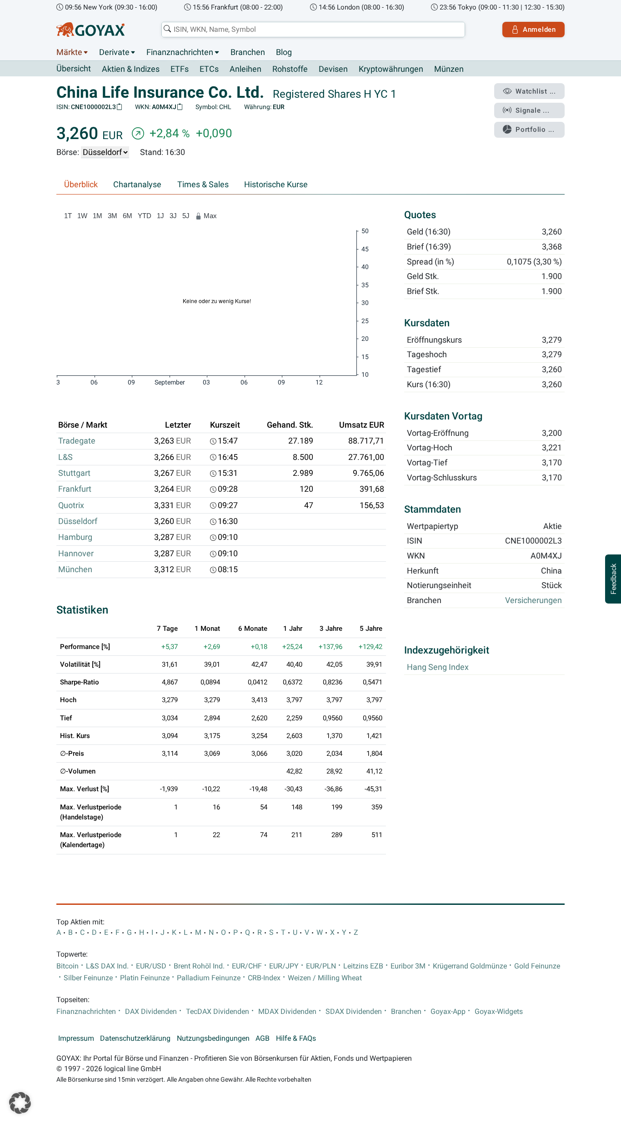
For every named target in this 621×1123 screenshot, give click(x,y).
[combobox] (313, 29)
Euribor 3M (408, 966)
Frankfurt (74, 489)
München (75, 569)
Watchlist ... (536, 91)
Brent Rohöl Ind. (199, 966)
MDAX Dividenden (287, 1012)
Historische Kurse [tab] (276, 184)
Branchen (247, 52)
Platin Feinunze (145, 978)
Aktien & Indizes (131, 69)
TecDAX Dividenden (217, 1012)
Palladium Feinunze (208, 978)
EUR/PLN (321, 966)
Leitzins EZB (363, 966)
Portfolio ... (535, 129)
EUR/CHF (247, 966)
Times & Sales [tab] (203, 184)
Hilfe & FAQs (296, 1038)
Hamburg (75, 537)
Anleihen (245, 69)
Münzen (449, 69)
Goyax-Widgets (499, 1012)
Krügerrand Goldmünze (470, 966)
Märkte (69, 52)
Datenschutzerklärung (135, 1038)
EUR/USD (151, 966)
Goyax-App (448, 1012)
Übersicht (73, 68)
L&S (65, 457)
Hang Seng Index (438, 667)
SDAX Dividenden (354, 1012)
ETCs (209, 69)
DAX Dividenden (151, 1012)
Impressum (76, 1038)
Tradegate (76, 440)
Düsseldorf (77, 521)
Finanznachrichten (179, 52)
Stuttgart (74, 473)
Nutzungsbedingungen (213, 1038)
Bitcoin (67, 966)
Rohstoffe (290, 69)
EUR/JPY (284, 966)
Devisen (333, 69)
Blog (284, 52)
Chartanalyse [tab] (137, 184)
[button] (20, 1103)
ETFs (179, 69)
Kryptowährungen (391, 69)
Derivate (114, 52)
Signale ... (532, 110)
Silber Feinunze (88, 978)
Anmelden (539, 29)
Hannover (76, 553)
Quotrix (71, 505)
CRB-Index (264, 978)
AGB (262, 1038)
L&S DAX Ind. (107, 966)
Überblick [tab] (81, 184)
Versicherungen (533, 600)
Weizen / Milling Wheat (325, 978)
